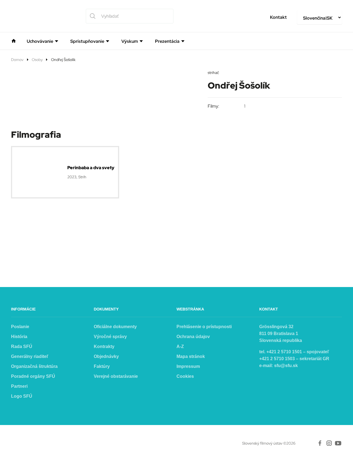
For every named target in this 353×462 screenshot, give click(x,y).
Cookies (185, 376)
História (19, 336)
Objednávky (106, 356)
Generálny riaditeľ (29, 356)
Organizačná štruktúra (34, 366)
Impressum (188, 366)
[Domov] (13, 40)
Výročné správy (110, 336)
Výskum (129, 41)
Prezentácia (167, 41)
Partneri (19, 386)
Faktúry (102, 366)
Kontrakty (104, 346)
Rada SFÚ (21, 346)
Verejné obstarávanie (116, 376)
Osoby (37, 59)
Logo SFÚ (21, 396)
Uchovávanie (40, 41)
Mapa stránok (190, 356)
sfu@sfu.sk (286, 365)
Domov (17, 59)
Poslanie (20, 326)
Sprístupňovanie (87, 41)
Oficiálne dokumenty (115, 326)
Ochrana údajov (193, 336)
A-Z (180, 346)
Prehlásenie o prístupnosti (204, 326)
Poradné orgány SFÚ (33, 376)
